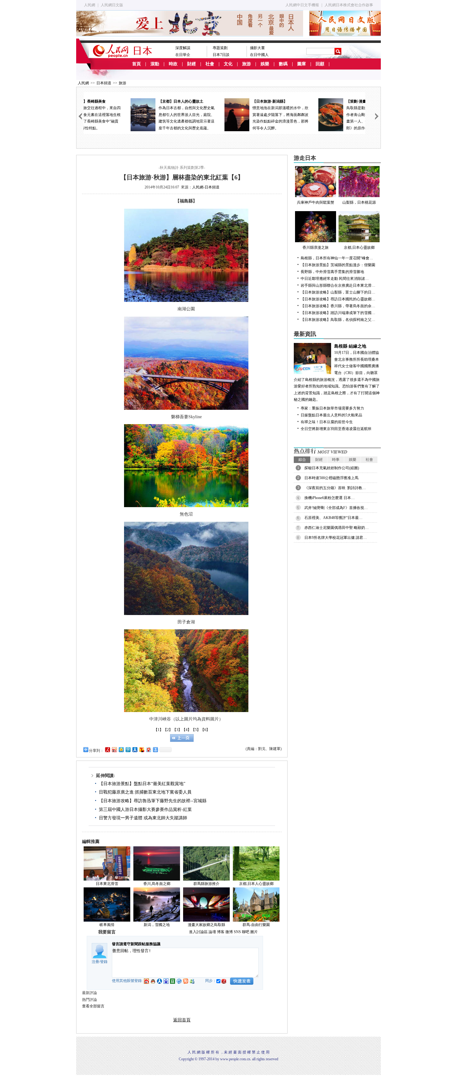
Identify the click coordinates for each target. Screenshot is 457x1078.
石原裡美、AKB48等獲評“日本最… (333, 518)
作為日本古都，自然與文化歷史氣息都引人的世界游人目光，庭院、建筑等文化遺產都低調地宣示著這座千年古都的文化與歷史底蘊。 (145, 114)
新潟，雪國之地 (157, 925)
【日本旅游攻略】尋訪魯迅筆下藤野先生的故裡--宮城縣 (152, 800)
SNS (237, 932)
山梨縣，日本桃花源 (359, 202)
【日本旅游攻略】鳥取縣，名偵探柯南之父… (338, 319)
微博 (229, 932)
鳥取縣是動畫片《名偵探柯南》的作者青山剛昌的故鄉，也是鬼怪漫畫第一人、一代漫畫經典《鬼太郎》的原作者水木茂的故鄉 (332, 114)
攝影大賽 (257, 48)
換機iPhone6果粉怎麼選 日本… (329, 498)
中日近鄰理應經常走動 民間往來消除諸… (335, 278)
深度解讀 (182, 48)
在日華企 (182, 55)
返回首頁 (182, 1020)
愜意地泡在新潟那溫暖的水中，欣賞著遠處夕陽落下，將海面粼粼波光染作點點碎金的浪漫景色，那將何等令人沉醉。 (238, 114)
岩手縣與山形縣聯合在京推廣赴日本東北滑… (338, 285)
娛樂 (265, 64)
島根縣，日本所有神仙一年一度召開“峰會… (337, 258)
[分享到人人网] (134, 749)
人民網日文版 (112, 5)
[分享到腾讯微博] (127, 749)
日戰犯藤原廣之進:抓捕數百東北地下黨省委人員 (145, 792)
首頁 (136, 64)
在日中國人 (259, 55)
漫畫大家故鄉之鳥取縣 (206, 925)
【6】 (205, 730)
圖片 (254, 932)
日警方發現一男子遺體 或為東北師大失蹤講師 (143, 818)
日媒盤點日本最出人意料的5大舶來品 (331, 415)
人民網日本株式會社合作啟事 (349, 5)
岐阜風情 (106, 925)
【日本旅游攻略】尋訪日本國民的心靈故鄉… (338, 299)
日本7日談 (221, 55)
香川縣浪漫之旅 (315, 247)
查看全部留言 (93, 1006)
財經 (191, 64)
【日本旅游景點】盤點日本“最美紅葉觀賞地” (142, 783)
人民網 (89, 5)
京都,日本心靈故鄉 (359, 247)
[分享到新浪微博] (114, 749)
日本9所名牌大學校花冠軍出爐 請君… (335, 537)
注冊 (95, 962)
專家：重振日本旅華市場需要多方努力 (332, 408)
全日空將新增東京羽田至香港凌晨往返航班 (336, 429)
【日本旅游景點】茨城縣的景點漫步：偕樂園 (338, 265)
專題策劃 (220, 48)
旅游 (246, 64)
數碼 (283, 64)
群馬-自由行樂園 (256, 925)
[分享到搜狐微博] (141, 749)
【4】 (186, 730)
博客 (220, 932)
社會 (209, 64)
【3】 (177, 730)
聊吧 (245, 932)
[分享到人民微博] (107, 749)
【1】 (158, 730)
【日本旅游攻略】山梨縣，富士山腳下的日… (338, 292)
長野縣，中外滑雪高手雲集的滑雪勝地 (332, 272)
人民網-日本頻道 (205, 187)
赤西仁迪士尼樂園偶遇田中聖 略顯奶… (336, 527)
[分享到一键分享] (155, 749)
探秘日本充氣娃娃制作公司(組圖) (331, 468)
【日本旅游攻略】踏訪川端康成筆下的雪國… (338, 313)
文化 (228, 64)
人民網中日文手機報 (302, 5)
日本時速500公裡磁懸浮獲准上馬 (331, 478)
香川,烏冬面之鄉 (156, 883)
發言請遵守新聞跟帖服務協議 (136, 944)
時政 (173, 64)
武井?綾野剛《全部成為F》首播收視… (336, 508)
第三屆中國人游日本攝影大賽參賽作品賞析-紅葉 (145, 809)
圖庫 (301, 64)
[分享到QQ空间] (121, 749)
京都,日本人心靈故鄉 (256, 883)
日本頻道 (103, 83)
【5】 (196, 730)
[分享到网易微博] (148, 749)
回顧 (320, 64)
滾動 (154, 64)
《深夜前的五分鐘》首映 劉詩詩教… (335, 488)
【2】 (168, 730)
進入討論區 (198, 932)
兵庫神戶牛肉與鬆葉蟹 (315, 202)
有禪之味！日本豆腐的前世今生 (327, 422)
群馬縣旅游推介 (206, 883)
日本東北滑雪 (107, 883)
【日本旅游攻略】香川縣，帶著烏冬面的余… (338, 306)
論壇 (212, 932)
